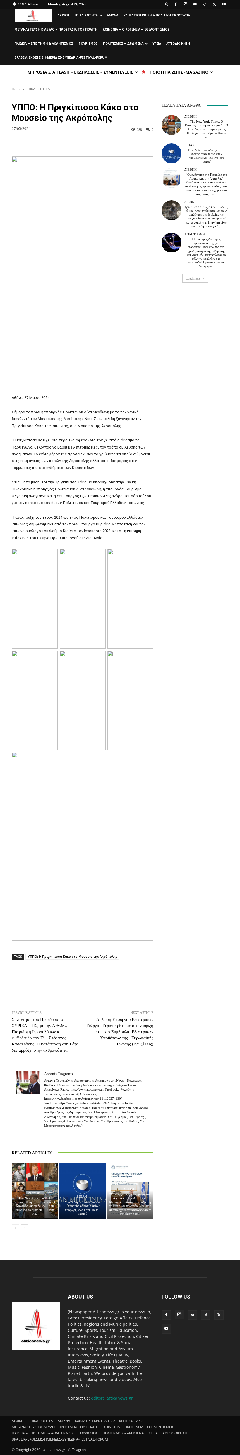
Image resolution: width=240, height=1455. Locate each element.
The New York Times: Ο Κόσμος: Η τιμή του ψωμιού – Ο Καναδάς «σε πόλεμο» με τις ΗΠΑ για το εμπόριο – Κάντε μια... (34, 1205)
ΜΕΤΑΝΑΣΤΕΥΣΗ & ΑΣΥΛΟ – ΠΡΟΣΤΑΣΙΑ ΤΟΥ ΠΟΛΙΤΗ (55, 29)
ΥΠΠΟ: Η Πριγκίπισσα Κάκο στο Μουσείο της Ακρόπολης (72, 956)
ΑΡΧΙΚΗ (63, 15)
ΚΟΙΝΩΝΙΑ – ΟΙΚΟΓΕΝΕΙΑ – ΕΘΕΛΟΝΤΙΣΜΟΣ (136, 29)
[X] (214, 4)
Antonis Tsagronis (58, 1074)
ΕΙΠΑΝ (82, 1196)
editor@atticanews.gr (112, 1398)
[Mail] (195, 4)
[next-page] (24, 1228)
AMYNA (112, 15)
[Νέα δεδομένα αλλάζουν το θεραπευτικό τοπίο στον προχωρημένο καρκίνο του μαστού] (82, 1191)
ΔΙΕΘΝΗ (34, 1193)
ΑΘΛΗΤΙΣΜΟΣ (194, 234)
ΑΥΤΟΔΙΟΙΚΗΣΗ (178, 43)
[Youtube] (224, 4)
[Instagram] (185, 4)
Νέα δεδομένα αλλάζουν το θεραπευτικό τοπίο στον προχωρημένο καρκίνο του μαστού (82, 1207)
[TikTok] (204, 4)
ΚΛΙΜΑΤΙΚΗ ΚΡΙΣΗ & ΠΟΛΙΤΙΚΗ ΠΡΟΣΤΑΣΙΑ (157, 15)
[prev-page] (15, 1228)
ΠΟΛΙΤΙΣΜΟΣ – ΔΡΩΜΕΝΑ (123, 43)
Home (17, 89)
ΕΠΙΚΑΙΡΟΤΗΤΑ (86, 15)
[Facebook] (175, 4)
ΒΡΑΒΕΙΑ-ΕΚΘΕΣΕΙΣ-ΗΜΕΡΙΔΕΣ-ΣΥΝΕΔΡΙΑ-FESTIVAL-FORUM (60, 58)
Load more (193, 278)
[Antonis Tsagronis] (28, 1100)
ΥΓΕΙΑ (156, 43)
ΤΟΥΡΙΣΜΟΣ (88, 43)
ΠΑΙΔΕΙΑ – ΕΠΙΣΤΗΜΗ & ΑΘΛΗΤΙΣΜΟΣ (43, 43)
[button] (166, 4)
